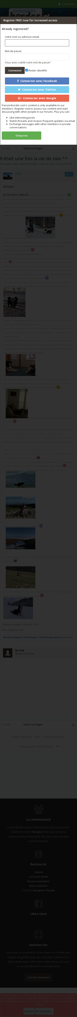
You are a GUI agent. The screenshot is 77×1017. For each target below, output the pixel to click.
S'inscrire (21, 135)
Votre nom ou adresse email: (22, 37)
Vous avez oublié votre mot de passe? (28, 62)
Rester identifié (37, 70)
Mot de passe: (13, 51)
